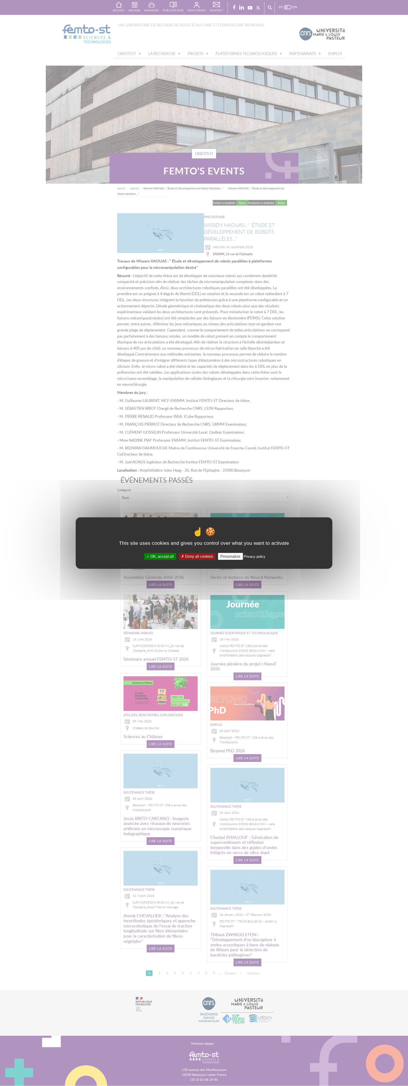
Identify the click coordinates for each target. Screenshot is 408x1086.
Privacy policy (254, 556)
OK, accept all (161, 556)
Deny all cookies (198, 556)
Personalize (230, 556)
